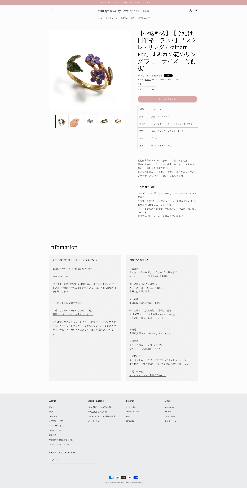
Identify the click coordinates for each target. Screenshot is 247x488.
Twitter (168, 412)
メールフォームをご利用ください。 (147, 375)
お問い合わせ (55, 430)
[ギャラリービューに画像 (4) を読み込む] (104, 121)
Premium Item (132, 412)
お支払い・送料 (56, 421)
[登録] (95, 460)
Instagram (169, 407)
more (168, 333)
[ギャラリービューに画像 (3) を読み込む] (90, 121)
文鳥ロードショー (173, 421)
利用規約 (53, 435)
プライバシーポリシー (59, 444)
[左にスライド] (52, 121)
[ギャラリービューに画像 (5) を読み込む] (118, 121)
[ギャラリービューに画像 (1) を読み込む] (62, 121)
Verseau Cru (170, 416)
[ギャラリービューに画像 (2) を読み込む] (76, 121)
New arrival (131, 407)
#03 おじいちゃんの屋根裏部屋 (101, 416)
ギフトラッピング (57, 426)
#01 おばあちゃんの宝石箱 (99, 407)
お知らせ (53, 416)
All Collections (94, 421)
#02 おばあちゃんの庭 (97, 412)
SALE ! (128, 416)
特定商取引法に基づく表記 (61, 440)
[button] (52, 11)
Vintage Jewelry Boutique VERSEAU (119, 482)
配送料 (148, 79)
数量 (139, 84)
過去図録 (130, 421)
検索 (51, 412)
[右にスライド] (128, 121)
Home (52, 407)
